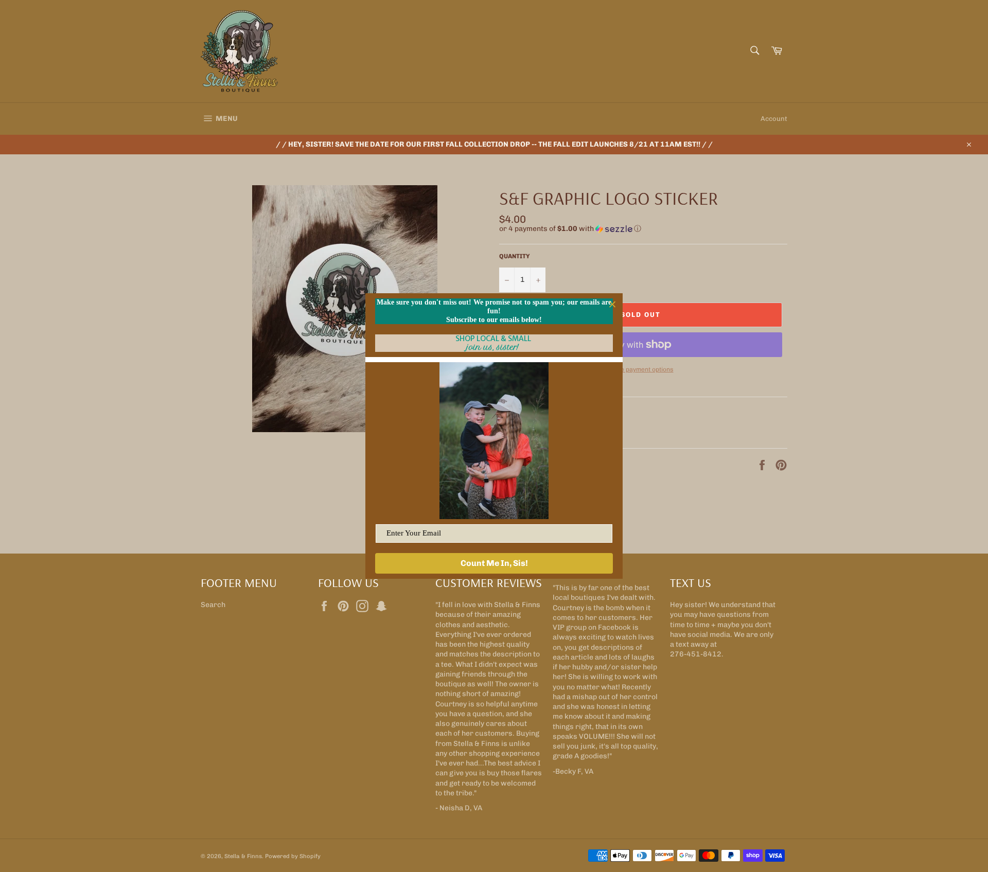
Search (213, 604)
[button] (643, 229)
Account (774, 118)
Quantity (514, 256)
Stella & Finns (243, 856)
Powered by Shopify (293, 856)
